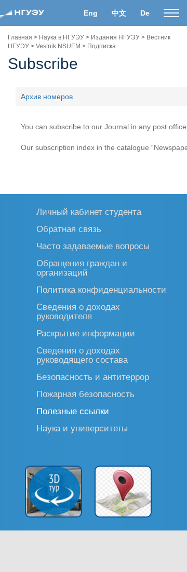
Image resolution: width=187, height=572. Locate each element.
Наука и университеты (82, 428)
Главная (20, 37)
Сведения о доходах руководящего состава (82, 354)
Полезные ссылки (72, 411)
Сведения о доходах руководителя (78, 311)
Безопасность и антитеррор (92, 377)
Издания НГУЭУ (115, 37)
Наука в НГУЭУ (61, 37)
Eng (91, 13)
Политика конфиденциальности (101, 289)
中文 (119, 13)
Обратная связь (68, 229)
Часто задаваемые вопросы (93, 246)
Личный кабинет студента (88, 211)
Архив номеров (47, 96)
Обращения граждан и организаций (81, 267)
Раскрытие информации (85, 333)
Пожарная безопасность (85, 394)
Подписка (101, 46)
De (145, 13)
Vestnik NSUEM (58, 46)
